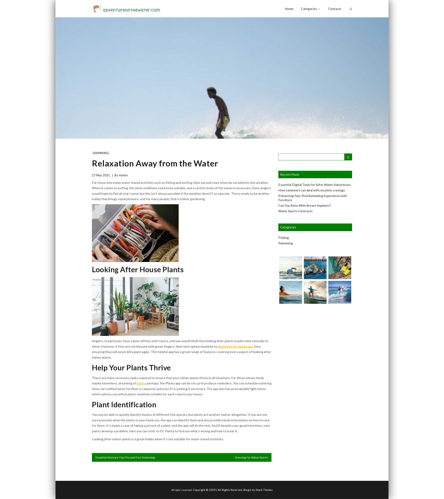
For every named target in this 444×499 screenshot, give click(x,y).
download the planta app (235, 346)
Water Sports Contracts (295, 211)
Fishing (283, 237)
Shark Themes (264, 489)
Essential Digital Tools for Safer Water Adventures (314, 185)
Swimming (101, 153)
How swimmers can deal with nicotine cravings (311, 190)
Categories (309, 9)
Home (289, 9)
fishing (141, 383)
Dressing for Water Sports (251, 457)
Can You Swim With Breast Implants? (304, 205)
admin (123, 175)
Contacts (334, 9)
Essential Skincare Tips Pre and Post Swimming (125, 457)
